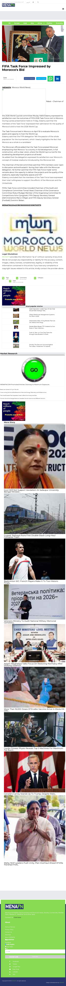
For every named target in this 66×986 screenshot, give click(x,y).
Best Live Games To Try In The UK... (9, 389)
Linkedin (15, 972)
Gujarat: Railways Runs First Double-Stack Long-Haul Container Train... (29, 536)
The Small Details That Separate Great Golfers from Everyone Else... (18, 395)
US (7, 23)
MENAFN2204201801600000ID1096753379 (21, 205)
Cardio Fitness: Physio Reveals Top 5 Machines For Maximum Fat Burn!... (33, 749)
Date (5, 78)
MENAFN (7, 87)
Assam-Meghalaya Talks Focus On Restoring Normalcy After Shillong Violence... (33, 664)
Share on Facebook (29, 78)
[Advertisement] (33, 15)
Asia (32, 23)
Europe (16, 23)
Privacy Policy (9, 929)
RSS (13, 974)
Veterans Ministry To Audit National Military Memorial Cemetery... (30, 622)
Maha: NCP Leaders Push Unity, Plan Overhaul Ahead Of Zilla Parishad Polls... (33, 864)
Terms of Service (10, 927)
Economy (59, 23)
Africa (39, 23)
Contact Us (8, 932)
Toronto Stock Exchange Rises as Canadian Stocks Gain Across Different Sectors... (23, 398)
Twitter (14, 964)
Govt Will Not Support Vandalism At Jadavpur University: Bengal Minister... (31, 491)
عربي (28, 2)
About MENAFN (10, 937)
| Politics (49, 23)
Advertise (8, 935)
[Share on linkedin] (57, 78)
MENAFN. (14, 980)
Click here (17, 917)
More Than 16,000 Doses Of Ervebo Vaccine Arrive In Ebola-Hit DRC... (34, 710)
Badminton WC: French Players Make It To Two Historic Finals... (31, 582)
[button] (33, 2)
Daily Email (15, 969)
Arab (25, 23)
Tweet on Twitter (41, 78)
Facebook (15, 961)
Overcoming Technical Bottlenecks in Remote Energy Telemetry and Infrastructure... (23, 392)
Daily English (10, 944)
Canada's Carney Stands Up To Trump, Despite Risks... (30, 794)
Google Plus (16, 966)
